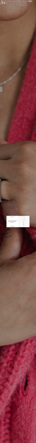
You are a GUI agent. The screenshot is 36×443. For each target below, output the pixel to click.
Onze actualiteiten (24, 1)
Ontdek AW (17, 1)
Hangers (19, 216)
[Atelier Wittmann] (1, 1)
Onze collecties (10, 1)
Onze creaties (14, 1)
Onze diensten (20, 1)
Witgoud (21, 216)
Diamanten (24, 216)
